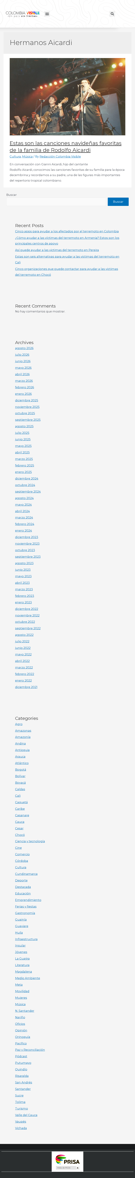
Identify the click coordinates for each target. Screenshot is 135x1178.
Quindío (21, 1069)
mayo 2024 (23, 504)
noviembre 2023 (27, 543)
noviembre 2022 (27, 615)
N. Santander (24, 1011)
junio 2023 (23, 569)
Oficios (20, 1024)
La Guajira (22, 958)
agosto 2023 (24, 563)
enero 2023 (23, 602)
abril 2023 (22, 583)
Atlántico (22, 763)
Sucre (19, 1095)
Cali (18, 795)
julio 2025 (22, 433)
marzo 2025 (24, 459)
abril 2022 (22, 661)
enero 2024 (23, 530)
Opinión (21, 1030)
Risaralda (22, 1076)
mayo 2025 (23, 446)
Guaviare (21, 926)
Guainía (21, 919)
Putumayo (23, 1063)
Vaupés (20, 1121)
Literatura (22, 965)
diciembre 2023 (26, 537)
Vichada (21, 1128)
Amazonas (23, 730)
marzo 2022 (24, 667)
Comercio (22, 854)
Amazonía (23, 737)
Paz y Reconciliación (30, 1050)
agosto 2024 (24, 498)
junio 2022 (23, 648)
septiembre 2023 (28, 556)
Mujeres (21, 997)
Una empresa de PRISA (67, 1159)
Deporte (21, 880)
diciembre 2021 (26, 687)
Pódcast (21, 1056)
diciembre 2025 (26, 400)
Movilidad (22, 991)
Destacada (23, 887)
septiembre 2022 (28, 628)
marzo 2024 (24, 517)
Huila (19, 932)
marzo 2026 (24, 380)
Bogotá (20, 769)
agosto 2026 (24, 348)
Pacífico (21, 1043)
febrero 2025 (24, 465)
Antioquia (22, 750)
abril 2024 (22, 511)
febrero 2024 (24, 524)
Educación (23, 893)
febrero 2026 (24, 387)
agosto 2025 (24, 426)
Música (27, 156)
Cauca (19, 822)
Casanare (22, 815)
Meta (19, 984)
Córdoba (21, 861)
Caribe (20, 809)
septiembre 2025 (28, 419)
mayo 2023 (23, 576)
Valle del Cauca (26, 1115)
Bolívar (20, 776)
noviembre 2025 (27, 407)
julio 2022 (22, 641)
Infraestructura (26, 939)
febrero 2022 (24, 674)
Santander (23, 1089)
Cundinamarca (26, 874)
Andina (20, 743)
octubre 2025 (25, 413)
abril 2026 (22, 374)
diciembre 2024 (26, 478)
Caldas (20, 789)
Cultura (15, 156)
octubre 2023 (25, 550)
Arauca (20, 756)
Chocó (20, 835)
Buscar (11, 195)
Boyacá (20, 782)
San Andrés (23, 1082)
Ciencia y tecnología (30, 841)
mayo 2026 (23, 367)
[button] (47, 14)
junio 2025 (23, 439)
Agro (18, 724)
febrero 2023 (24, 596)
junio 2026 (23, 361)
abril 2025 (22, 452)
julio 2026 (22, 354)
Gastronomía (25, 913)
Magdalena (23, 971)
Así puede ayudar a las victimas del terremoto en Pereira (57, 250)
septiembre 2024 (28, 491)
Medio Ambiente (27, 978)
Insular (20, 945)
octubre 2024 (25, 485)
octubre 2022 (25, 621)
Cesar (19, 828)
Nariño (20, 1017)
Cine (18, 847)
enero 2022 (23, 680)
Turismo (21, 1108)
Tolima (20, 1102)
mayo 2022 (23, 654)
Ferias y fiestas (26, 906)
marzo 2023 (24, 589)
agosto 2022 (24, 635)
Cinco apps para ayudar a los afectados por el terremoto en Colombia (67, 231)
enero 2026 (23, 394)
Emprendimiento (28, 900)
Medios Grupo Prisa (67, 1168)
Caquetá (21, 802)
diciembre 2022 (26, 609)
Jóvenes (21, 952)
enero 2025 (23, 472)
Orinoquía (22, 1037)
